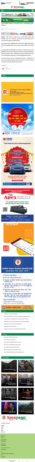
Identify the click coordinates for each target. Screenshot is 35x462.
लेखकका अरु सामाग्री (8, 68)
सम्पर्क (2, 428)
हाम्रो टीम (2, 427)
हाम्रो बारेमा (2, 425)
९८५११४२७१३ (3, 453)
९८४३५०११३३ (3, 456)
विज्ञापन (2, 430)
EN (2, 10)
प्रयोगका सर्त (3, 432)
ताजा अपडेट (5, 334)
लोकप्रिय (4, 311)
